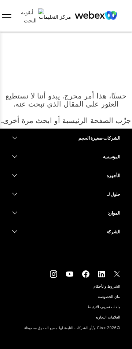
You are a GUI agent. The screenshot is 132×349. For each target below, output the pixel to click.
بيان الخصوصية (109, 296)
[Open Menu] (7, 16)
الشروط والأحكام (107, 286)
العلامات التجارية (107, 317)
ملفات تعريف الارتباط (103, 307)
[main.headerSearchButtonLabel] (30, 14)
